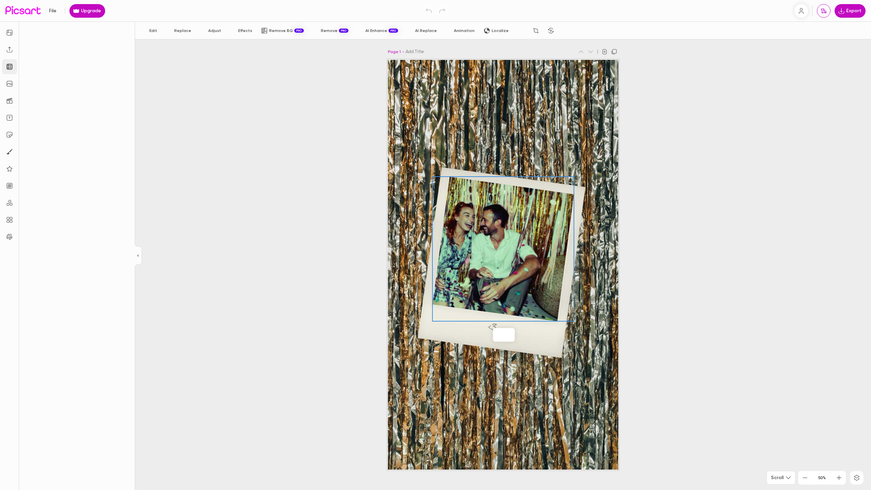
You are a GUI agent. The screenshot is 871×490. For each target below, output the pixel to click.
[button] (435, 245)
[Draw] (9, 151)
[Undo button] (428, 10)
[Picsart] (23, 10)
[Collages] (9, 219)
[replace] (489, 335)
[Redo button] (442, 10)
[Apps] (9, 202)
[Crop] (536, 30)
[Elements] (9, 168)
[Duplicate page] (614, 52)
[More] (518, 335)
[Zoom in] (839, 477)
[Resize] (9, 32)
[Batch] (9, 236)
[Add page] (605, 52)
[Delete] (566, 30)
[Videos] (9, 100)
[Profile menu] (801, 11)
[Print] (824, 11)
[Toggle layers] (857, 478)
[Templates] (9, 66)
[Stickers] (9, 134)
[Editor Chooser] (138, 255)
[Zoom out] (805, 477)
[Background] (9, 185)
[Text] (9, 117)
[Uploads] (9, 49)
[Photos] (9, 83)
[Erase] (521, 30)
